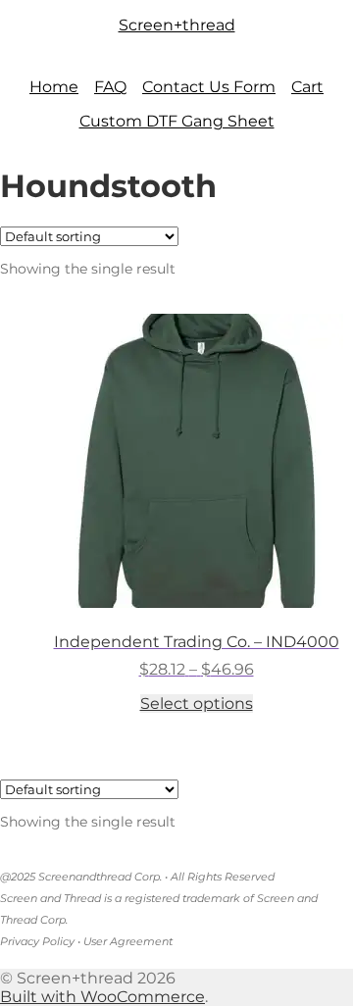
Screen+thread (177, 25)
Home (53, 86)
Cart (307, 86)
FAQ (110, 86)
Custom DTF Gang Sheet (177, 121)
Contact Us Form (209, 86)
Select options (196, 703)
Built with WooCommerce (102, 996)
